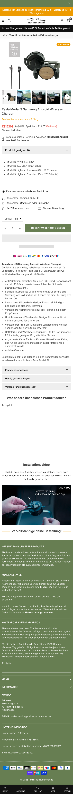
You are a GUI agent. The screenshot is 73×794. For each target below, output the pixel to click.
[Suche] (9, 20)
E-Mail (43, 587)
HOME (5, 791)
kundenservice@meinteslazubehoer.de (30, 716)
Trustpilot (7, 405)
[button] (36, 238)
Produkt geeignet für (18, 150)
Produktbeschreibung (16, 370)
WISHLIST (38, 791)
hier (52, 656)
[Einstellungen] (62, 20)
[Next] (67, 96)
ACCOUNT (20, 791)
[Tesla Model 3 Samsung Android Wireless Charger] (9, 97)
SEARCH (67, 791)
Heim (4, 35)
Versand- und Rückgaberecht (20, 386)
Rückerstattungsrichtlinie (39, 612)
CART (53, 791)
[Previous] (5, 96)
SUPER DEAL (63, 44)
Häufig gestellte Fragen (17, 378)
